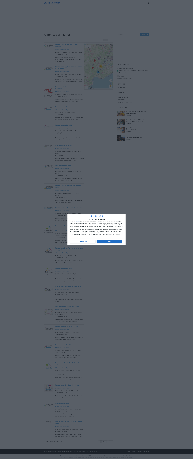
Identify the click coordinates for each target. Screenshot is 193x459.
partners (78, 221)
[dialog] (96, 229)
